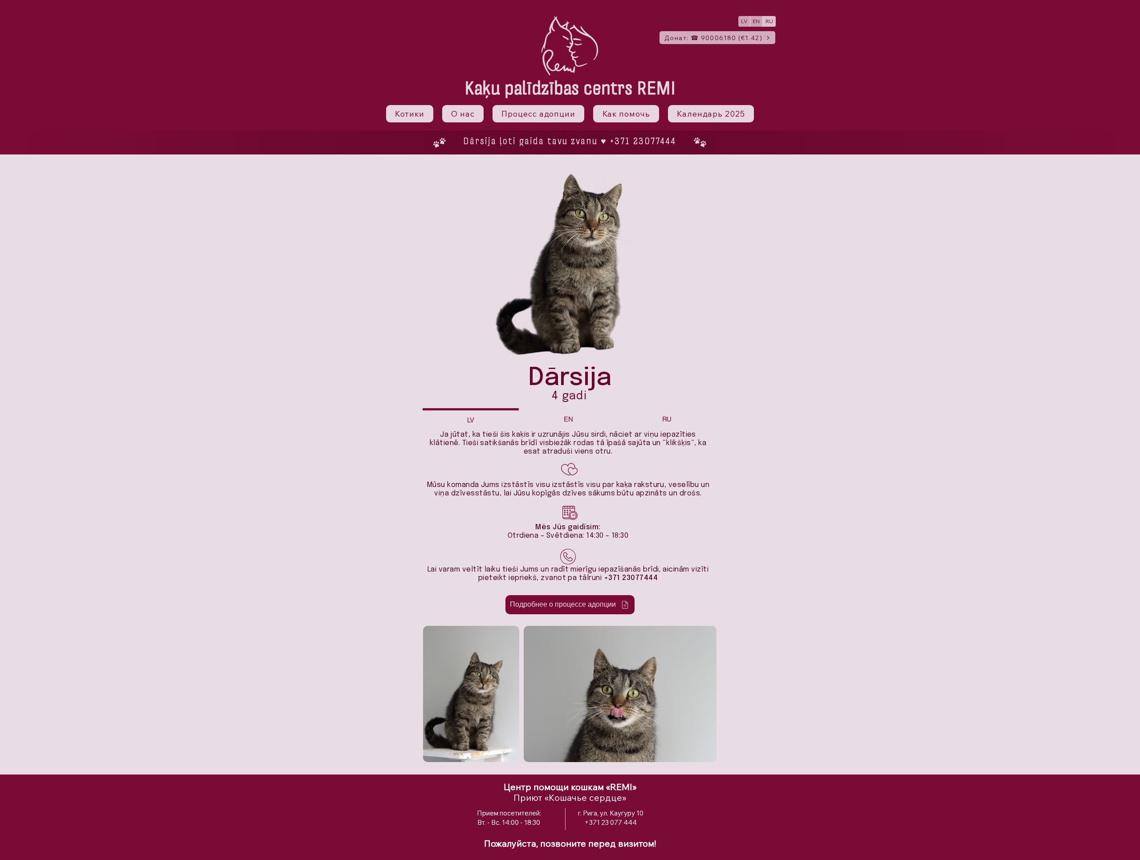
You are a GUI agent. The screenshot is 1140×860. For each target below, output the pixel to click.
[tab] (471, 419)
